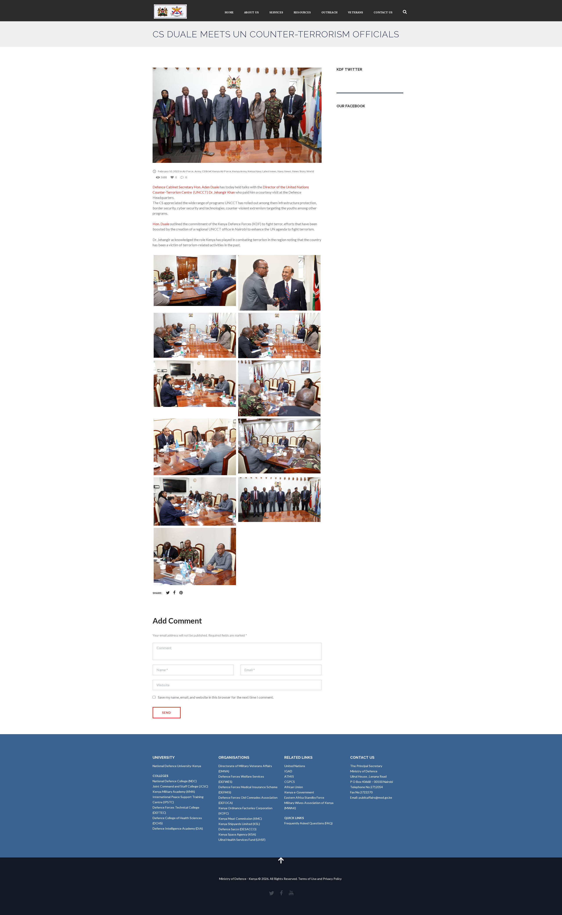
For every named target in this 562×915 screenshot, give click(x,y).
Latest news (269, 171)
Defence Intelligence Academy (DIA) (178, 828)
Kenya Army (239, 171)
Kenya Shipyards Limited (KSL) (239, 824)
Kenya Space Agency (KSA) (237, 834)
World (310, 171)
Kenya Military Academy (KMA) (174, 791)
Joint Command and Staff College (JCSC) (180, 786)
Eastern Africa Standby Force (304, 797)
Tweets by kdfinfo (349, 80)
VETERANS (355, 12)
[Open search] (404, 12)
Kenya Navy (254, 171)
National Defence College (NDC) (175, 781)
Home (229, 12)
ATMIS (289, 776)
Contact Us (383, 12)
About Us (251, 12)
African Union (293, 787)
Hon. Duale (161, 224)
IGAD (288, 771)
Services (276, 12)
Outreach (329, 12)
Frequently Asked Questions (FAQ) (308, 823)
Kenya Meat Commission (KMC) (240, 818)
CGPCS (289, 782)
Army (198, 171)
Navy (280, 171)
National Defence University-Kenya (177, 766)
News (287, 171)
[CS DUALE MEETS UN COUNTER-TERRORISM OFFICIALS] (237, 115)
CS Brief (206, 171)
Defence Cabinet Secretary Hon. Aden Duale (186, 187)
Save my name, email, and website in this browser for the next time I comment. (216, 697)
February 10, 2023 (168, 171)
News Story (298, 171)
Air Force (187, 171)
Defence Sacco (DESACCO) (237, 829)
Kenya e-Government (299, 792)
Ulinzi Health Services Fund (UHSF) (241, 839)
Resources (302, 12)
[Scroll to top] (281, 860)
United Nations (294, 766)
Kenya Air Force (221, 171)
